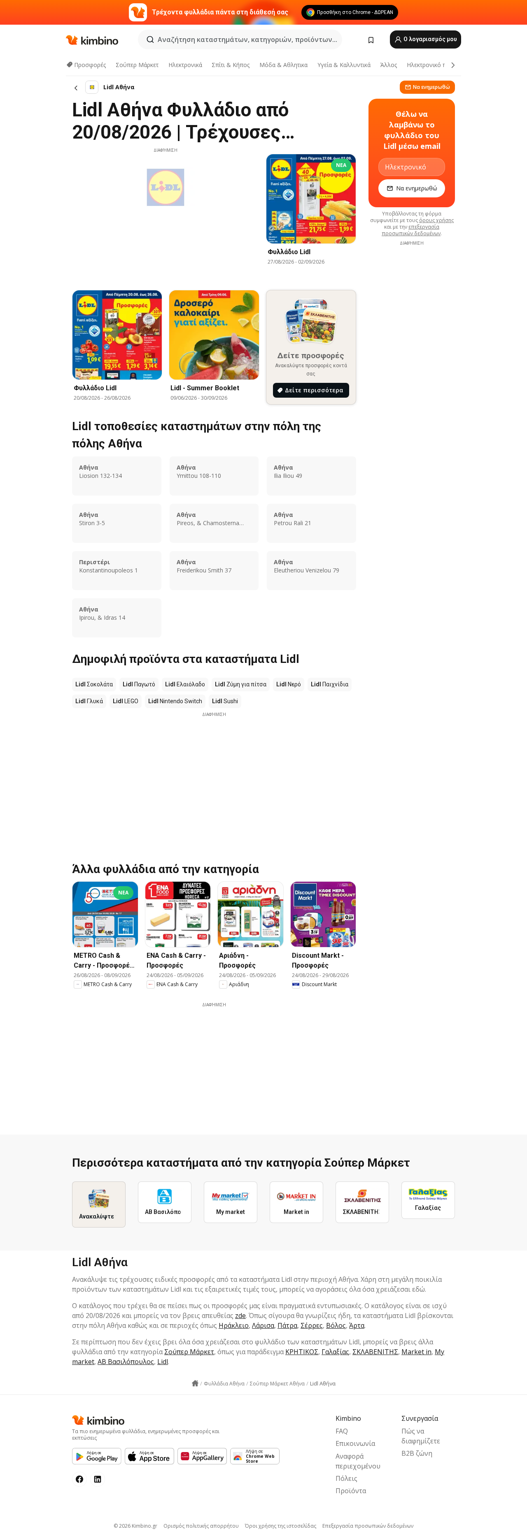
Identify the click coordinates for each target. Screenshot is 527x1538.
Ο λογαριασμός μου (429, 39)
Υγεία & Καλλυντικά (344, 65)
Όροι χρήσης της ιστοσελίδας (280, 1525)
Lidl (162, 1361)
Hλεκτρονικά (185, 65)
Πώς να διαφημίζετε (420, 1436)
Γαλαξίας (335, 1351)
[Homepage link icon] (195, 1383)
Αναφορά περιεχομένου (358, 1461)
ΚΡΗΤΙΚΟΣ (301, 1351)
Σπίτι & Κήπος (231, 65)
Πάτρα (287, 1325)
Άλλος (388, 65)
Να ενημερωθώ (431, 86)
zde (240, 1315)
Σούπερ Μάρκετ (137, 65)
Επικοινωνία (355, 1443)
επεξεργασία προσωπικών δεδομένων (411, 230)
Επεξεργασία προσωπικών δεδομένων (367, 1525)
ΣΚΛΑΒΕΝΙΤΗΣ (375, 1351)
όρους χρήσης (436, 220)
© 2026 (135, 1525)
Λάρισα (263, 1325)
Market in (416, 1351)
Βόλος (336, 1325)
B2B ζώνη (416, 1453)
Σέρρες (312, 1325)
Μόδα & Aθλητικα (283, 65)
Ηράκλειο (234, 1325)
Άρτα (356, 1325)
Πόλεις (346, 1478)
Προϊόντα (351, 1490)
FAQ (342, 1431)
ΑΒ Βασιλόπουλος (126, 1361)
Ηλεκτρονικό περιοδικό (438, 65)
